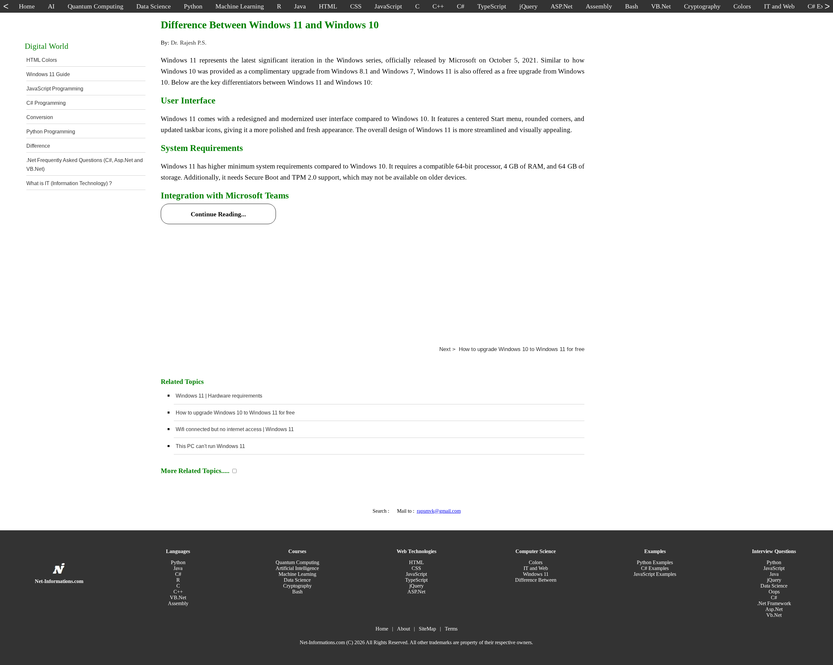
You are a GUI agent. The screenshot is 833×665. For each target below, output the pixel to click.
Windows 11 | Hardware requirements (219, 396)
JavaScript (416, 574)
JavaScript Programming (54, 88)
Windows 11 (536, 574)
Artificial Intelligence (297, 568)
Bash (297, 591)
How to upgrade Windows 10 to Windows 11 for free (235, 412)
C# (178, 574)
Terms (451, 628)
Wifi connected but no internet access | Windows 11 (235, 429)
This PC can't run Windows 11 (210, 446)
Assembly (178, 603)
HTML (416, 562)
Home (382, 628)
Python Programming (50, 131)
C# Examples (655, 568)
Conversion (39, 117)
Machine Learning (297, 574)
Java (178, 568)
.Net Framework (774, 603)
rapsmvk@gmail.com (439, 511)
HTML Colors (41, 60)
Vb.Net (774, 615)
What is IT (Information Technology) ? (69, 183)
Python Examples (655, 562)
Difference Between (535, 580)
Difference (38, 146)
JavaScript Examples (655, 574)
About (403, 628)
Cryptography (297, 586)
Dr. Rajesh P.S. (189, 42)
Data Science (297, 580)
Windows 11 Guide (48, 74)
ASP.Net (416, 591)
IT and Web (536, 568)
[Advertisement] (356, 275)
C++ (178, 591)
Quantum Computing (297, 562)
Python (178, 562)
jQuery (416, 586)
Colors (535, 562)
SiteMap (427, 628)
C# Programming (46, 103)
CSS (416, 568)
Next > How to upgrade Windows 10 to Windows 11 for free (511, 349)
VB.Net (178, 597)
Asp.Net (774, 609)
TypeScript (416, 580)
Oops (774, 591)
